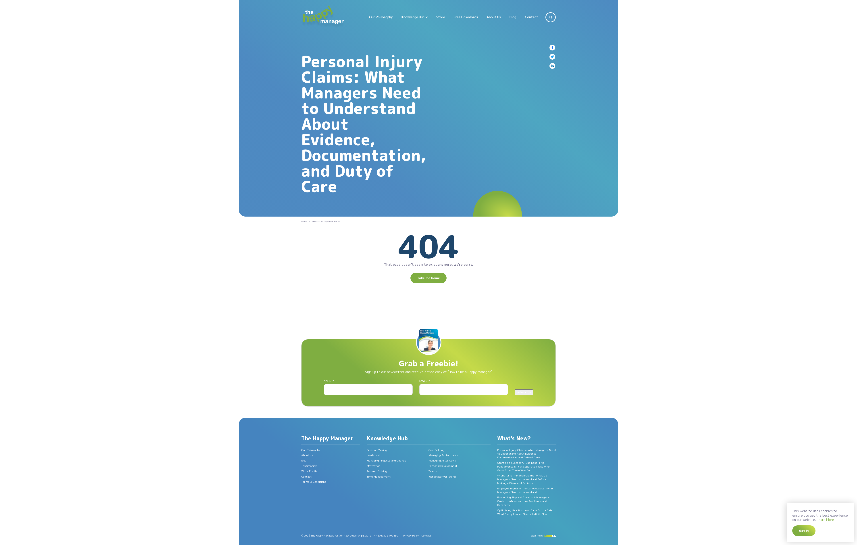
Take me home (428, 278)
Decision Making (377, 450)
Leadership (374, 455)
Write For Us (309, 471)
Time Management (379, 476)
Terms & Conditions (313, 482)
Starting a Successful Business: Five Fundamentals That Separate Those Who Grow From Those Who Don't (523, 466)
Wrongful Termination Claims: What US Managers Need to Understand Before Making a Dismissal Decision (522, 479)
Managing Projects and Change (386, 460)
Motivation (373, 466)
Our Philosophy (381, 17)
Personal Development (442, 466)
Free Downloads (466, 17)
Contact (531, 17)
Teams (432, 471)
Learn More (825, 520)
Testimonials (309, 466)
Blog (513, 17)
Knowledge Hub (412, 17)
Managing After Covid (442, 460)
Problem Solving (377, 471)
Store (440, 17)
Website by (537, 535)
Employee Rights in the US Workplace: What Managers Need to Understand (525, 490)
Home (304, 221)
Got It (804, 530)
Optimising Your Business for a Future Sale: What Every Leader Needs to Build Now (525, 512)
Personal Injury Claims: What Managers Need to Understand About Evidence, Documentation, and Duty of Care (526, 453)
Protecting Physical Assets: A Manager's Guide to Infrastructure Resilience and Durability (523, 501)
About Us (494, 17)
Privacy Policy (411, 535)
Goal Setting (436, 450)
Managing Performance (443, 455)
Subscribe (523, 392)
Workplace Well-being (442, 476)
